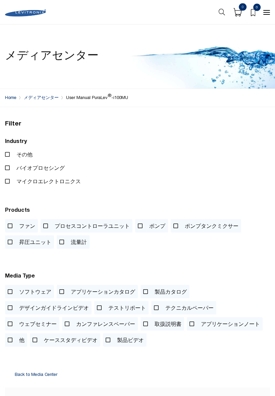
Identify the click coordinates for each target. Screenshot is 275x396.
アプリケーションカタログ (102, 292)
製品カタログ (170, 292)
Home (10, 97)
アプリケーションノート (230, 324)
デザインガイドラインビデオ (53, 308)
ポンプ (156, 226)
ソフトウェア (34, 292)
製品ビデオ (130, 340)
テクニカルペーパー (189, 308)
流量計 (78, 242)
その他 (24, 154)
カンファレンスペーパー (105, 324)
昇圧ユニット (34, 242)
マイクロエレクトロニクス (48, 181)
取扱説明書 (167, 324)
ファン (26, 226)
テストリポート (126, 308)
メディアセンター (41, 97)
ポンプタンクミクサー (210, 226)
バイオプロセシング (40, 168)
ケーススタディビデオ (70, 340)
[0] (253, 12)
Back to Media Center (36, 375)
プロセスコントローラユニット (91, 226)
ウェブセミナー (37, 324)
